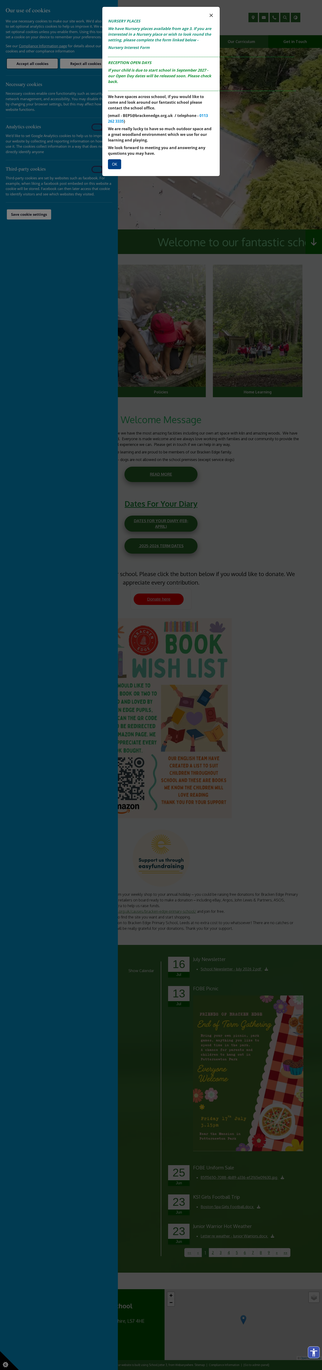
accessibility (313, 1352)
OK (114, 164)
